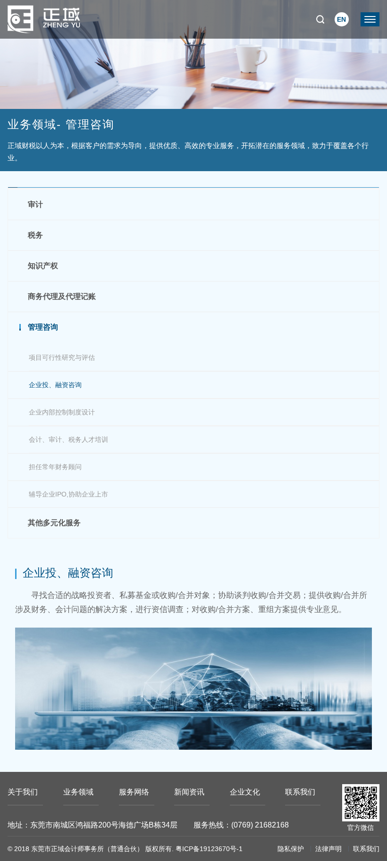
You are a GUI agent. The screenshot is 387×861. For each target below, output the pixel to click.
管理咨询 (43, 327)
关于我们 (23, 792)
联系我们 (300, 792)
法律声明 (328, 849)
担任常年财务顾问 (55, 467)
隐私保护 (291, 849)
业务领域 (78, 792)
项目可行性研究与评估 (62, 357)
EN (341, 19)
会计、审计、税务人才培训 (68, 439)
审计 (35, 204)
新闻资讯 (189, 792)
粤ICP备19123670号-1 (209, 849)
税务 (35, 235)
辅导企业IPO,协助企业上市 (68, 494)
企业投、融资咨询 (55, 385)
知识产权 (43, 266)
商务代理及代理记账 (62, 296)
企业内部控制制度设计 (62, 412)
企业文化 (245, 792)
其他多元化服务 (54, 523)
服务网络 (134, 792)
